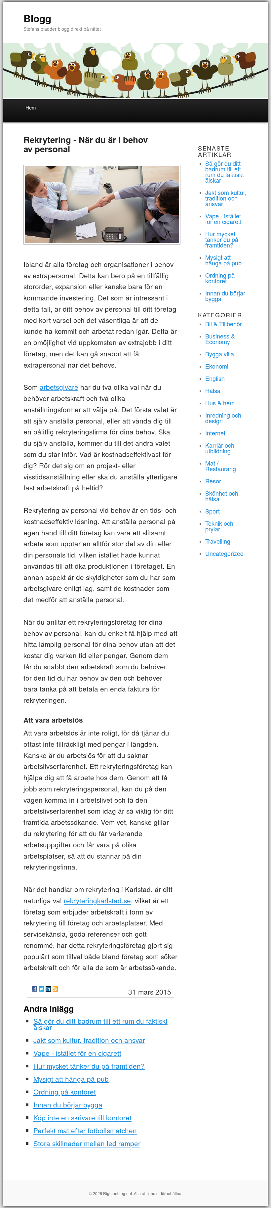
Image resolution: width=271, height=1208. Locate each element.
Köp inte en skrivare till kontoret (82, 1117)
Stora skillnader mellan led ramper (86, 1143)
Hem (30, 107)
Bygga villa (219, 353)
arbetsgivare (59, 387)
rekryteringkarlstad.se (97, 900)
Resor (213, 480)
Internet (215, 432)
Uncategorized (224, 553)
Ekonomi (216, 366)
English (215, 378)
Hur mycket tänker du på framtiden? (89, 1066)
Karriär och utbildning (219, 448)
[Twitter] (41, 989)
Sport (212, 511)
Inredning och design (223, 418)
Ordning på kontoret (64, 1091)
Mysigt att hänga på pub (71, 1079)
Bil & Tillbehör (223, 323)
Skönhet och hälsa (221, 496)
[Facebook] (34, 989)
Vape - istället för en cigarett (77, 1053)
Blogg (37, 18)
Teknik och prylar (219, 526)
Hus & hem (220, 402)
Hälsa (212, 390)
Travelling (217, 541)
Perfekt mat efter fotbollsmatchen (85, 1130)
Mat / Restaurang (220, 466)
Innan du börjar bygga (67, 1104)
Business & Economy (220, 339)
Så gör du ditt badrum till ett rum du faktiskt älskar (100, 1024)
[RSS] (55, 989)
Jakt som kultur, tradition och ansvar (89, 1040)
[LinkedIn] (48, 989)
